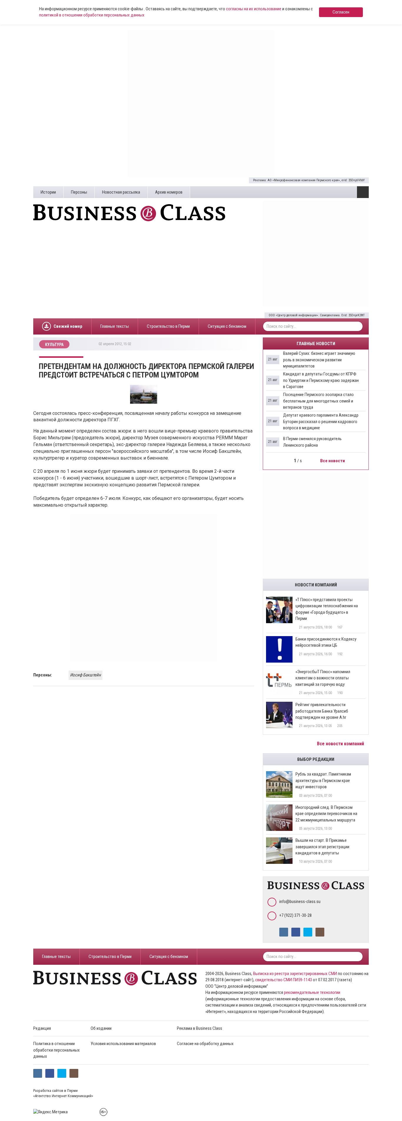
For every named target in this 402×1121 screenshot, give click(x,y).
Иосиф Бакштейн (85, 675)
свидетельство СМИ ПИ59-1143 (283, 979)
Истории (48, 192)
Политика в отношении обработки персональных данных (56, 1050)
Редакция (42, 1028)
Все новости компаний (341, 743)
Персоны (79, 192)
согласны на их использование (253, 8)
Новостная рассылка (121, 192)
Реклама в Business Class (199, 1028)
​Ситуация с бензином (227, 326)
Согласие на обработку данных (205, 1043)
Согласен (341, 12)
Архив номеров (168, 192)
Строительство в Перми (168, 326)
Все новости (333, 460)
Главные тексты (114, 326)
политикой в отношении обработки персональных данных (91, 15)
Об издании (101, 1028)
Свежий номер (68, 326)
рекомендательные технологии (312, 992)
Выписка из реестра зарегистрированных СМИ (295, 973)
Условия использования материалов (123, 1043)
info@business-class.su (299, 901)
